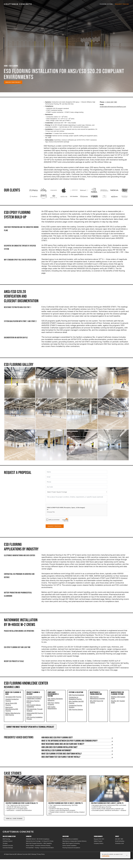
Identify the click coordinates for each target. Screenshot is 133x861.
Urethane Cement (7, 841)
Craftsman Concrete (18, 4)
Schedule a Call (119, 843)
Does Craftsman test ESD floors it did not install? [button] (60, 757)
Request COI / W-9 (99, 839)
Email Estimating (119, 841)
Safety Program (98, 841)
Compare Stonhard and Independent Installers (34, 697)
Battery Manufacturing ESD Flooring (12, 714)
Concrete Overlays (8, 847)
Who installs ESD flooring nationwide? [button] (56, 750)
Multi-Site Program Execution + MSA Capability (39, 843)
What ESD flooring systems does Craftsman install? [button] (61, 753)
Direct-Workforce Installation (70, 839)
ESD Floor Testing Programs (53, 703)
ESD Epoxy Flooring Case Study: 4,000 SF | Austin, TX (107, 803)
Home (6, 66)
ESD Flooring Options (76, 709)
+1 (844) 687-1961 (111, 102)
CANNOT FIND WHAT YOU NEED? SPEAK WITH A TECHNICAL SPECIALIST (30, 727)
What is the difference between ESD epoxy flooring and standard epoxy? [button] (69, 740)
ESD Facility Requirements (52, 707)
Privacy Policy (41, 854)
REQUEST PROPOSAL (55, 526)
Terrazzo (5, 843)
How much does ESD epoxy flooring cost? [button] (57, 737)
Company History (98, 843)
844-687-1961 (119, 839)
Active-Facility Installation (69, 845)
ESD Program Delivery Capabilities (34, 706)
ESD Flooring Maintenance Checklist (97, 697)
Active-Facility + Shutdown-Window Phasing (38, 845)
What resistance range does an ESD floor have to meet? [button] (62, 744)
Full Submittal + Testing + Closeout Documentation (40, 847)
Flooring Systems (106, 4)
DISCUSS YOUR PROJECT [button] (13, 82)
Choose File (51, 512)
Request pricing (122, 4)
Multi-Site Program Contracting (71, 843)
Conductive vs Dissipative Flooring (75, 698)
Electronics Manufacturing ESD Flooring (11, 709)
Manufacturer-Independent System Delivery (74, 841)
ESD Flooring (6, 839)
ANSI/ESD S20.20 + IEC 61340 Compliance (37, 839)
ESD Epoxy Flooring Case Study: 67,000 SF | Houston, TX (65, 803)
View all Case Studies (14, 818)
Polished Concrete (8, 845)
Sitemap (33, 854)
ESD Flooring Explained (76, 695)
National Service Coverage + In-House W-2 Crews (39, 841)
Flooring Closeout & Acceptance (71, 847)
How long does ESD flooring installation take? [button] (59, 747)
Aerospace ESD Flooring (13, 697)
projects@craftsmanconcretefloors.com (113, 106)
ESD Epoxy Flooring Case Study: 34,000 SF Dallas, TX (22, 803)
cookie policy (105, 855)
